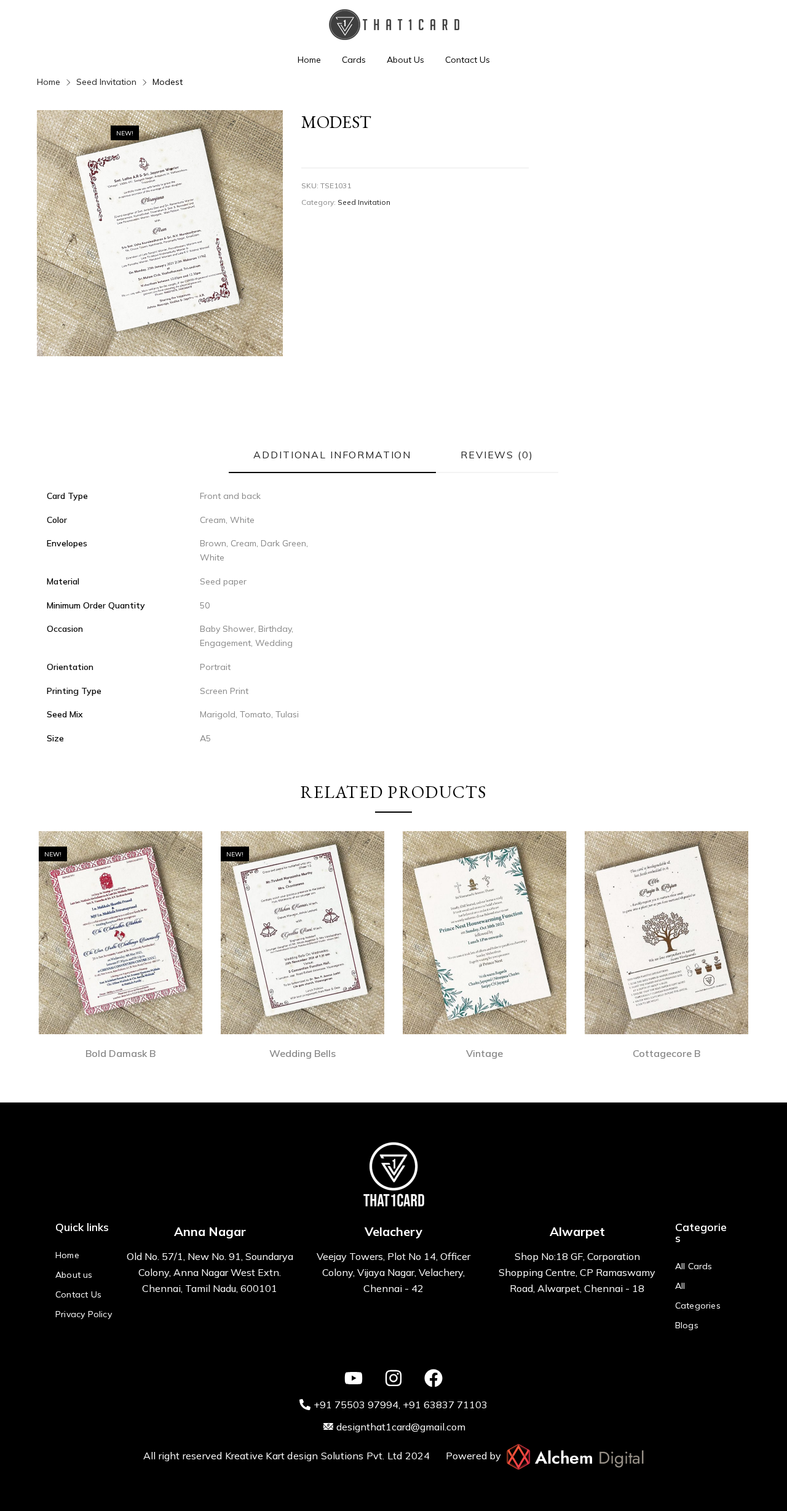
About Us (405, 59)
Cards (354, 59)
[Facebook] (433, 1378)
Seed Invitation (106, 81)
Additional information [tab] (332, 455)
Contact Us (467, 59)
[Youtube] (353, 1378)
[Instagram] (393, 1378)
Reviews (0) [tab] (497, 455)
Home (309, 59)
